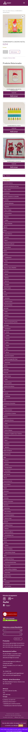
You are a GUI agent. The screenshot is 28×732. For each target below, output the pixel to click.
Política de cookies (13, 713)
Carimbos (6, 264)
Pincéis (5, 487)
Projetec (5, 494)
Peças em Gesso (8, 410)
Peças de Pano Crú (8, 481)
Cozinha (7, 335)
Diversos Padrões (8, 548)
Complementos (8, 257)
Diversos (13, 10)
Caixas (6, 423)
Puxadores (7, 443)
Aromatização (7, 193)
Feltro (5, 399)
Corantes (7, 237)
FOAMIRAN (7, 396)
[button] (23, 16)
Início (4, 10)
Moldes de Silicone (8, 450)
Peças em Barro (7, 484)
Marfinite (7, 277)
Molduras (7, 437)
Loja (6, 10)
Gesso (5, 406)
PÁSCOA (7, 281)
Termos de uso (8, 717)
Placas (6, 440)
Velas (5, 579)
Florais (7, 342)
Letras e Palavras (8, 430)
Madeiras (7, 216)
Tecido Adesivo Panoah (10, 552)
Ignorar (20, 731)
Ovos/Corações (8, 382)
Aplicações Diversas (9, 420)
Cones (6, 379)
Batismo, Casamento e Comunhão (11, 196)
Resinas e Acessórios (8, 501)
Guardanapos (8, 328)
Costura (5, 294)
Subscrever (17, 638)
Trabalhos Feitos (7, 576)
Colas (5, 291)
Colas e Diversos (8, 233)
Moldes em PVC (7, 454)
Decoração (6, 308)
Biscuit (5, 230)
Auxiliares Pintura (8, 525)
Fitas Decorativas (8, 304)
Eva (4, 389)
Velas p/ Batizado (8, 223)
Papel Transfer (7, 474)
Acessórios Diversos (8, 183)
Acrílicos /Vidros (7, 189)
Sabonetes (6, 504)
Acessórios (7, 298)
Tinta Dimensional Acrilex (10, 562)
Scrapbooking (7, 508)
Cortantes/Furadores (9, 515)
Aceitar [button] (20, 725)
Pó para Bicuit (8, 247)
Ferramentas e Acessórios (9, 403)
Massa (6, 240)
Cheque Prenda (7, 288)
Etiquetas (7, 206)
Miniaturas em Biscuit (9, 244)
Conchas (7, 199)
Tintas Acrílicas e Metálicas (11, 569)
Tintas (6, 260)
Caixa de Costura (8, 301)
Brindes (5, 250)
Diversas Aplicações (9, 203)
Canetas (6, 545)
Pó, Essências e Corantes (10, 413)
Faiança (6, 274)
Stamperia (6, 521)
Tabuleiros (7, 447)
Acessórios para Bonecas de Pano (11, 186)
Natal (9, 10)
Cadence (6, 254)
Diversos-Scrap (8, 518)
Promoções (6, 498)
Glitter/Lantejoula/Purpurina (11, 321)
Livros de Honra (8, 213)
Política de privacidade (13, 715)
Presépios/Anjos (8, 467)
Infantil (7, 345)
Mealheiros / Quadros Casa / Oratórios (13, 433)
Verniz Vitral (7, 572)
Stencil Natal (7, 471)
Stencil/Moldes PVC (9, 535)
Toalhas (6, 220)
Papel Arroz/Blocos (9, 532)
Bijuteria (5, 227)
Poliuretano (6, 491)
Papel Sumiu (7, 362)
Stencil (5, 538)
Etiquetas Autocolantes (9, 386)
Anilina (6, 311)
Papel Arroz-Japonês (9, 355)
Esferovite (6, 372)
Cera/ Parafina (8, 586)
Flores (6, 318)
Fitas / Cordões (8, 210)
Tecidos (5, 542)
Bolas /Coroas (8, 376)
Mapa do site (19, 717)
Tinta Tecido (7, 565)
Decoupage (6, 325)
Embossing (6, 369)
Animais (7, 332)
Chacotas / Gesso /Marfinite (10, 267)
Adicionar (14, 52)
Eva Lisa (6, 393)
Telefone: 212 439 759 (9, 699)
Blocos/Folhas (8, 511)
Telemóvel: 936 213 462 (9, 701)
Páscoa (7, 352)
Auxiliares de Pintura (9, 559)
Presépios (7, 284)
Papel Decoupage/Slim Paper (11, 359)
